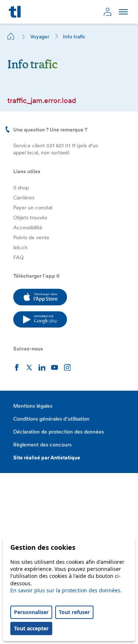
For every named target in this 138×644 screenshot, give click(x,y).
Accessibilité (27, 227)
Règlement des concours (42, 445)
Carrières (23, 198)
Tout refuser (74, 612)
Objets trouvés (30, 217)
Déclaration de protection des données (58, 432)
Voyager (39, 37)
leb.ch (20, 247)
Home (11, 36)
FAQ (18, 257)
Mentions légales (32, 406)
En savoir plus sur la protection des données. (66, 590)
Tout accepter (31, 628)
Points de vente (31, 237)
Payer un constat (33, 207)
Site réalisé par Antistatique (46, 457)
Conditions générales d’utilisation (51, 419)
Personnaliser (31, 612)
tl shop (21, 188)
